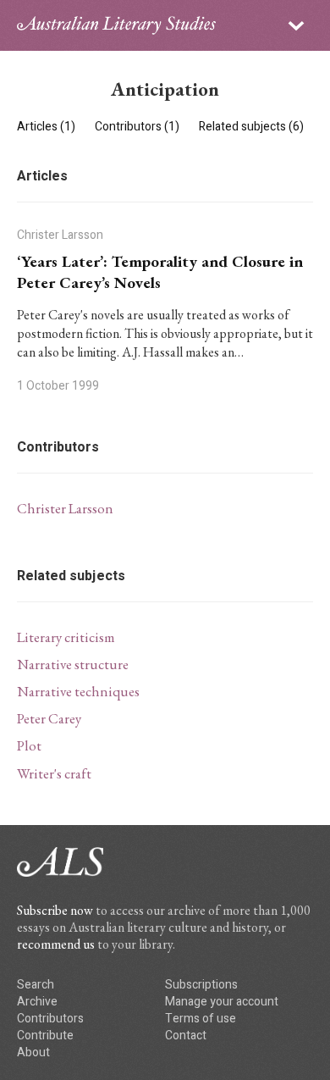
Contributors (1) (138, 127)
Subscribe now (55, 910)
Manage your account (221, 1002)
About (33, 1052)
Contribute (45, 1035)
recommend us (56, 944)
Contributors (50, 1018)
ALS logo (116, 25)
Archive (37, 1002)
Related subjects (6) (251, 127)
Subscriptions (201, 985)
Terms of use (200, 1018)
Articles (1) (47, 127)
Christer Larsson (65, 508)
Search (35, 985)
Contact (185, 1035)
